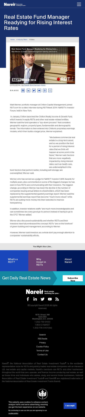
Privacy (42, 343)
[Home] (15, 4)
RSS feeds (42, 339)
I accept (70, 406)
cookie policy (13, 413)
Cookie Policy (42, 347)
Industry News (22, 39)
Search (42, 335)
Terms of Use (42, 351)
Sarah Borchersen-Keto (34, 85)
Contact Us (43, 355)
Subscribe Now (73, 279)
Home (12, 39)
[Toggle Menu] (79, 5)
